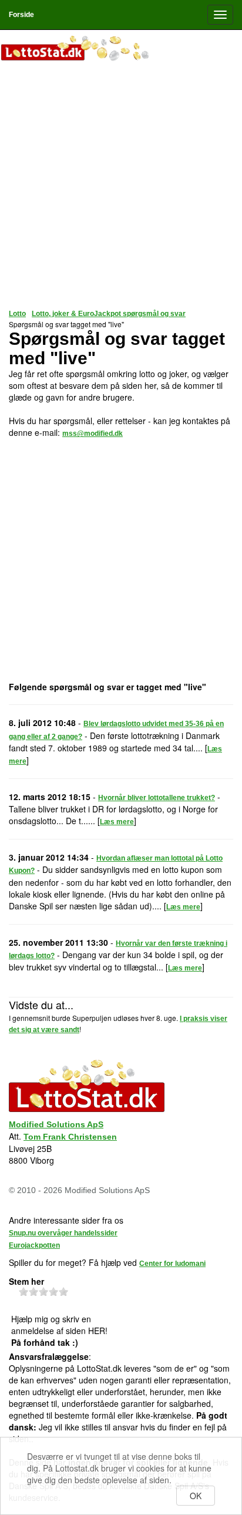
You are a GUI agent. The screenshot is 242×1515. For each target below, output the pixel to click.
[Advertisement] (121, 186)
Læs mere (117, 822)
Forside (21, 15)
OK (195, 1495)
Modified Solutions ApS (56, 1124)
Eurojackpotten (34, 1245)
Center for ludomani (172, 1263)
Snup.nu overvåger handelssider (63, 1233)
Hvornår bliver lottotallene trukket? (156, 798)
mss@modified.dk (92, 433)
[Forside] (121, 49)
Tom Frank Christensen (70, 1136)
